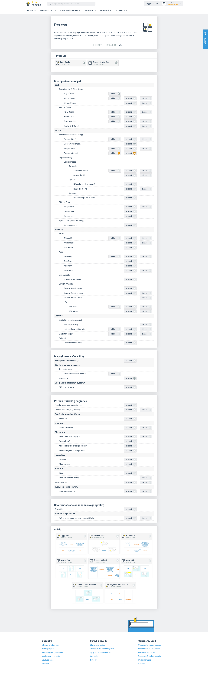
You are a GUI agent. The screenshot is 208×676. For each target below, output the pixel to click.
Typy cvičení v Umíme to (100, 652)
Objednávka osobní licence (149, 645)
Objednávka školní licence (149, 649)
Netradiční (89, 10)
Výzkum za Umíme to (51, 656)
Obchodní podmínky (146, 652)
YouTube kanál (48, 660)
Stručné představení (50, 645)
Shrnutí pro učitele (97, 645)
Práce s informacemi (69, 10)
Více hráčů (104, 10)
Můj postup (150, 3)
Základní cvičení (46, 10)
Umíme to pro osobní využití (102, 649)
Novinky (45, 664)
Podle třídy (120, 10)
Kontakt (141, 664)
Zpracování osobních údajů (149, 656)
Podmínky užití (144, 660)
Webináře (94, 656)
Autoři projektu (48, 649)
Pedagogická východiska (52, 652)
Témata (30, 10)
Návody (93, 660)
